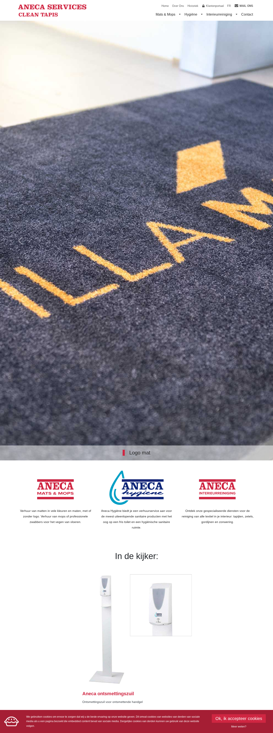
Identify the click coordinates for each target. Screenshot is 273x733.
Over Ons (178, 5)
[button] (20, 240)
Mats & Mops (165, 14)
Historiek (192, 5)
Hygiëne (190, 14)
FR (229, 5)
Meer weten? (238, 726)
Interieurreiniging (219, 14)
